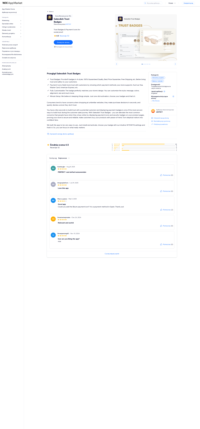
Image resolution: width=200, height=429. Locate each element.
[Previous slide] (116, 64)
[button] (164, 91)
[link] (12, 9)
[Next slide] (175, 64)
